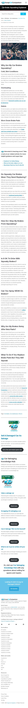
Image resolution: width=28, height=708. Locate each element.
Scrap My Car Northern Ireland (7, 633)
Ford (2, 665)
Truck (2, 659)
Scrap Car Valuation (5, 677)
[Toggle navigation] (26, 2)
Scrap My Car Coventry (5, 652)
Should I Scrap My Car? (5, 680)
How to (20, 413)
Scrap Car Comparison (11, 702)
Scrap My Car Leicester (5, 646)
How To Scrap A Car (5, 675)
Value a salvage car (7, 493)
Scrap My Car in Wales (5, 635)
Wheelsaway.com (4, 688)
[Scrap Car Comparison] (11, 2)
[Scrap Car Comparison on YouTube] (16, 624)
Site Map (3, 700)
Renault (2, 667)
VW (1, 669)
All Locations (3, 629)
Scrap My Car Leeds (5, 641)
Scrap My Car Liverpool (5, 648)
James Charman (7, 20)
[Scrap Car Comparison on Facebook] (1, 624)
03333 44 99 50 (14, 607)
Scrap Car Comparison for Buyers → (8, 621)
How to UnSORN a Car (5, 684)
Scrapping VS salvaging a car (11, 511)
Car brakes (6, 413)
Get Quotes (14, 588)
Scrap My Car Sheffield (5, 644)
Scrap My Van (4, 658)
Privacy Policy (4, 694)
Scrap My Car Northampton (6, 642)
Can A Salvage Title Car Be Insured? (13, 529)
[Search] (23, 14)
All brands (3, 663)
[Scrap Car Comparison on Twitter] (9, 624)
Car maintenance (14, 413)
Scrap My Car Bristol (5, 650)
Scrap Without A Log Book (6, 678)
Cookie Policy (3, 698)
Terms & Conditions (5, 696)
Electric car (3, 661)
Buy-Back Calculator (5, 686)
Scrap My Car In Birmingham (6, 639)
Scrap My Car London (5, 637)
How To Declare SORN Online (7, 682)
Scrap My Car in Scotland (6, 631)
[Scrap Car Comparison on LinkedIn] (23, 624)
